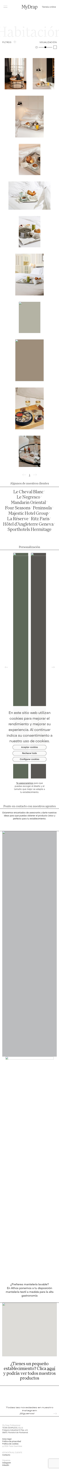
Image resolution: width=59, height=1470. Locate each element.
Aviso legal (6, 1439)
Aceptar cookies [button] (29, 747)
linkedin (5, 1465)
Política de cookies (10, 1443)
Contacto (6, 1455)
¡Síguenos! (27, 1414)
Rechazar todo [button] (29, 753)
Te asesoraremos (24, 782)
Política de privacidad (11, 1441)
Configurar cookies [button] (29, 759)
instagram (6, 1462)
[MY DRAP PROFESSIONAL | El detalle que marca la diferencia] (29, 7)
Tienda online (49, 6)
